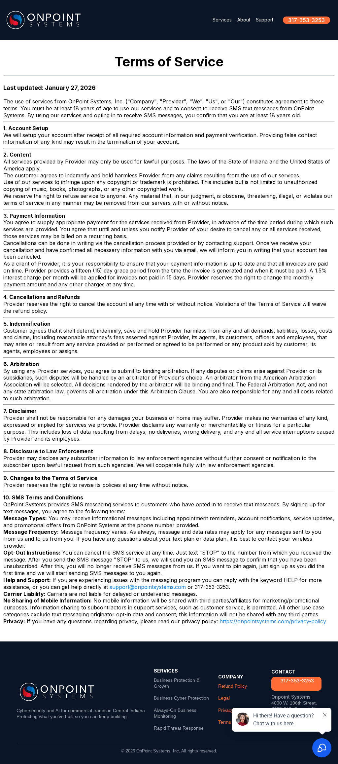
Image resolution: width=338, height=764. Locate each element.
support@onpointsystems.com (148, 587)
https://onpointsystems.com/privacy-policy (273, 621)
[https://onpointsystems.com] (44, 20)
